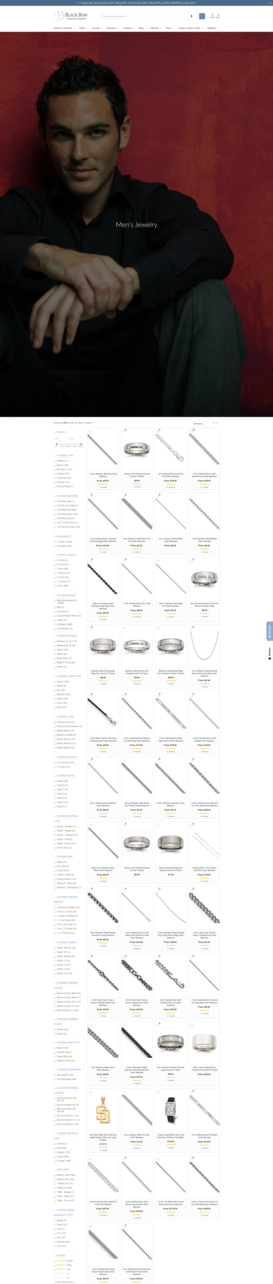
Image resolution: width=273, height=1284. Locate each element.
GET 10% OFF (136, 664)
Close (136, 673)
